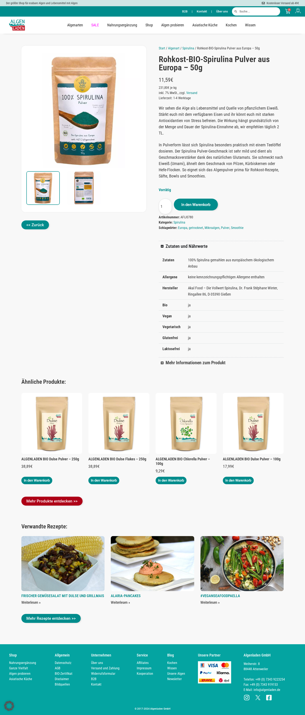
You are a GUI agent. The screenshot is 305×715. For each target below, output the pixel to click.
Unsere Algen (176, 674)
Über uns (222, 11)
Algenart (173, 48)
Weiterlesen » (31, 602)
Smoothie (237, 228)
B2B (185, 11)
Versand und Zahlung (105, 668)
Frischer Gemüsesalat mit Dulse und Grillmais (62, 596)
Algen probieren (172, 25)
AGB (57, 668)
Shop (149, 25)
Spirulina (188, 48)
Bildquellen (62, 684)
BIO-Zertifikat (63, 674)
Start (162, 48)
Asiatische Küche (204, 25)
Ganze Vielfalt (18, 668)
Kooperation (145, 674)
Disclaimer (62, 679)
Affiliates (143, 663)
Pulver (225, 228)
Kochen (231, 25)
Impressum (144, 668)
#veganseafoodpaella (220, 596)
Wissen (250, 25)
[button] (133, 60)
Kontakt (202, 11)
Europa (182, 228)
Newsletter (174, 679)
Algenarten (75, 25)
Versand (191, 93)
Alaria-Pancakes (126, 596)
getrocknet (196, 228)
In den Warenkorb (195, 204)
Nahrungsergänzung (122, 25)
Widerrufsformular (103, 674)
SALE (95, 25)
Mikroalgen (212, 228)
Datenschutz (63, 663)
